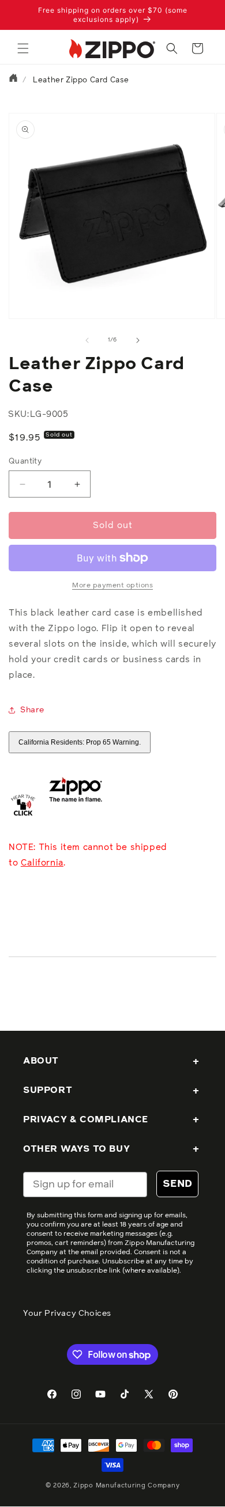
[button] (23, 48)
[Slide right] (138, 340)
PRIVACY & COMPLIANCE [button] (85, 1119)
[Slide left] (87, 340)
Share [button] (32, 710)
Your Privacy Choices (67, 1313)
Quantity (25, 461)
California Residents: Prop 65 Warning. (79, 742)
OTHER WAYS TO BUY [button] (76, 1148)
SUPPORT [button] (47, 1090)
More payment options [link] (112, 585)
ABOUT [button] (41, 1060)
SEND (177, 1184)
